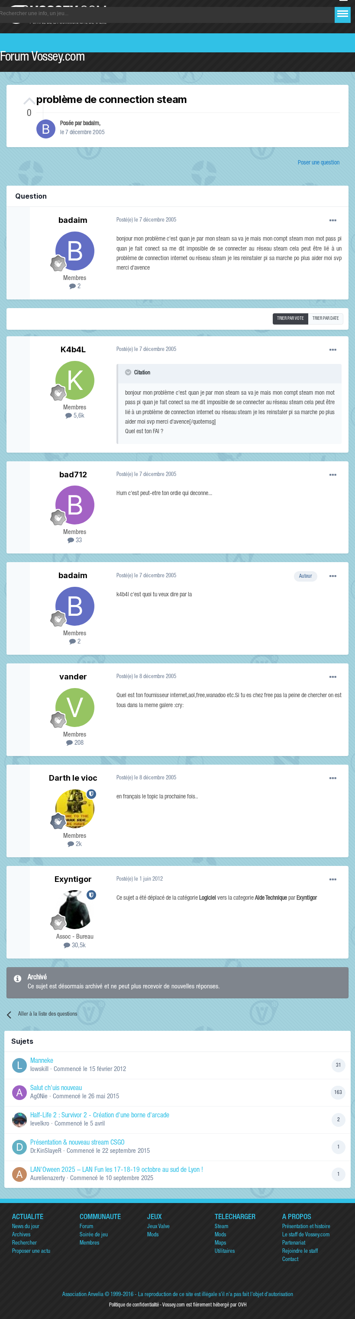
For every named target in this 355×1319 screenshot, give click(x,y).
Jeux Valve (158, 1227)
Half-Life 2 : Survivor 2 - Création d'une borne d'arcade (99, 1116)
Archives (21, 1235)
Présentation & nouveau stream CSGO (77, 1143)
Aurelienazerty (47, 1178)
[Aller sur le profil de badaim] (45, 128)
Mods (152, 1235)
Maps (220, 1243)
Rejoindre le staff (300, 1252)
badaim (91, 124)
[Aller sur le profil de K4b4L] (74, 380)
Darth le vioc (73, 777)
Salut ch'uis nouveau (56, 1088)
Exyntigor (73, 879)
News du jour (25, 1227)
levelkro (39, 1124)
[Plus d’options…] (333, 221)
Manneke (41, 1061)
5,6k (78, 416)
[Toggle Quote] (129, 372)
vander (73, 676)
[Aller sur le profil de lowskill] (19, 1065)
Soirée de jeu (94, 1235)
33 (78, 540)
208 (78, 743)
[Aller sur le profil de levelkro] (19, 1120)
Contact (290, 1260)
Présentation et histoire (306, 1227)
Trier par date (326, 319)
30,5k (78, 946)
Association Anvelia (82, 1295)
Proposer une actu (31, 1252)
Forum (86, 1227)
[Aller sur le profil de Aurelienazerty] (19, 1174)
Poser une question (318, 163)
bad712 (73, 474)
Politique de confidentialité (134, 1305)
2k (78, 844)
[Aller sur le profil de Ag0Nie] (19, 1092)
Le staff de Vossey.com (305, 1235)
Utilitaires (225, 1252)
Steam (221, 1227)
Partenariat (293, 1243)
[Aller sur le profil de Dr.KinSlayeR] (19, 1147)
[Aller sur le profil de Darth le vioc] (74, 808)
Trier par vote (290, 319)
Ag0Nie (39, 1097)
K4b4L (73, 349)
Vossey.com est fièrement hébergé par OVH (204, 1305)
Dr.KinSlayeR (45, 1151)
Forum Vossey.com (42, 57)
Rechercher (24, 1243)
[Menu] (343, 13)
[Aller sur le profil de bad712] (74, 505)
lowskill (39, 1069)
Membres (89, 1243)
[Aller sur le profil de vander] (74, 707)
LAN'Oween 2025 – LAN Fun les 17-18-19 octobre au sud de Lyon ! (116, 1170)
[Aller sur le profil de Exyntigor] (74, 909)
